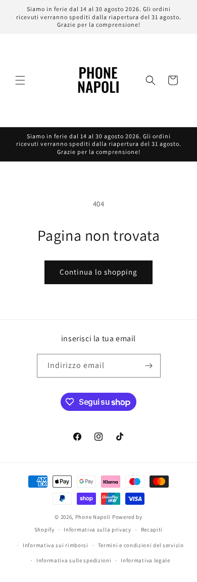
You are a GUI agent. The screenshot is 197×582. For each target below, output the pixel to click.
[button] (20, 80)
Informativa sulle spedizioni (74, 560)
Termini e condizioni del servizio (141, 545)
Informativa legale (145, 560)
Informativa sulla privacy (97, 529)
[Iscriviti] (149, 366)
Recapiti (152, 529)
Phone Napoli (93, 516)
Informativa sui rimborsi (55, 545)
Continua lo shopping (98, 272)
